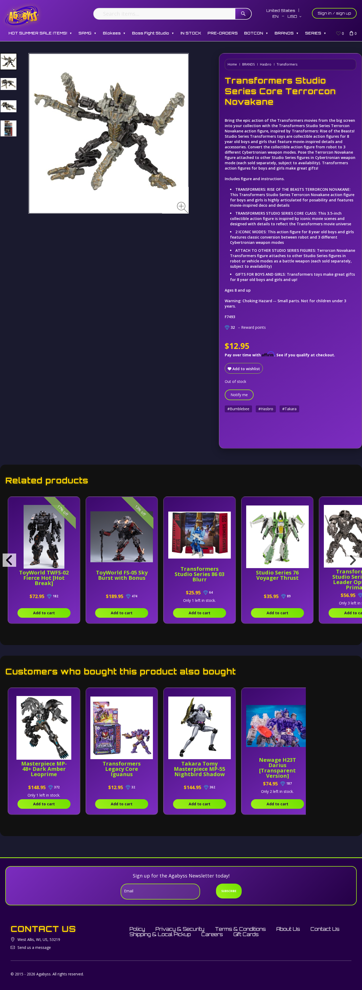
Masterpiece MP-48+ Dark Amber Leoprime (44, 769)
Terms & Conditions (240, 929)
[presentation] (9, 560)
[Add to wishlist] (72, 504)
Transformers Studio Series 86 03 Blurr (199, 574)
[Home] (22, 15)
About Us (288, 929)
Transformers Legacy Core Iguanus (122, 769)
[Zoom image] (182, 207)
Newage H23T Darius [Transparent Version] (277, 767)
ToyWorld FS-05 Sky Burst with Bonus (122, 575)
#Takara (289, 408)
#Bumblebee (238, 408)
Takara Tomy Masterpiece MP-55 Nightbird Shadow (199, 769)
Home (232, 64)
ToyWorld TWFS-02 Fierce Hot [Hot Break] (44, 578)
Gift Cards (246, 934)
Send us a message (34, 947)
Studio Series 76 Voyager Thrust (277, 575)
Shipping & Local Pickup (160, 934)
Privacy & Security (180, 929)
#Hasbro (265, 408)
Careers (212, 934)
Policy (137, 929)
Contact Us (325, 929)
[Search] (243, 13)
